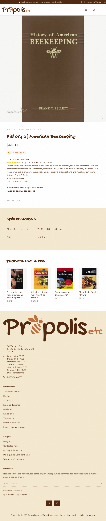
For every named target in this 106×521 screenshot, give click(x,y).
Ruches (6, 396)
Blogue (6, 441)
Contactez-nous (10, 446)
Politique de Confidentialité (16, 455)
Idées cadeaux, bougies (14, 427)
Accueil (11, 129)
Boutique (23, 129)
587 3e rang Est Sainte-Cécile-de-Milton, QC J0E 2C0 (20, 349)
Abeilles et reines (11, 391)
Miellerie (7, 409)
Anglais (36, 129)
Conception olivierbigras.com (81, 515)
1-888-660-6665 (14, 377)
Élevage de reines (11, 405)
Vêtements (8, 418)
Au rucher (8, 400)
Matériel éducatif (11, 422)
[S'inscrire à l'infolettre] (101, 483)
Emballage (8, 414)
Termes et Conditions (13, 459)
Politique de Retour (12, 450)
